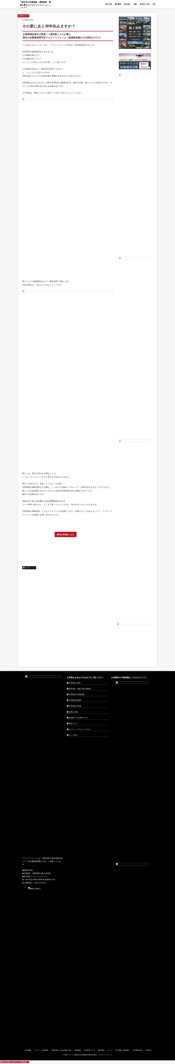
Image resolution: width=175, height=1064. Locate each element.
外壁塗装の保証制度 (77, 694)
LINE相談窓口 (137, 1050)
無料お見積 (73, 712)
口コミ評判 (73, 735)
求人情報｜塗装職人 (122, 1050)
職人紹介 (127, 4)
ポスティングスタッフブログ (80, 729)
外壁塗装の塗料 (75, 683)
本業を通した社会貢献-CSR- (61, 1050)
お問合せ (148, 1050)
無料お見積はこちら (65, 534)
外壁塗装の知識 (75, 706)
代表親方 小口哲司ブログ (78, 718)
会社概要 (28, 1050)
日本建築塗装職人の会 (37, 861)
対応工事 (108, 4)
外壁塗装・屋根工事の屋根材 (80, 689)
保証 (135, 4)
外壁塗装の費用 (75, 700)
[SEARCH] (154, 4)
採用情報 (78, 1050)
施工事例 (118, 4)
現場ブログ (73, 723)
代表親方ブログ (23, 16)
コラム (109, 1050)
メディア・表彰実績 (41, 1050)
